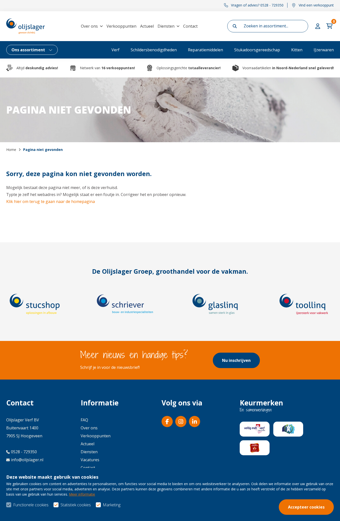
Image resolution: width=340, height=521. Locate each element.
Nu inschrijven (236, 360)
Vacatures (90, 459)
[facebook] (167, 421)
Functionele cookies (31, 505)
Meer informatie (82, 494)
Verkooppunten (121, 26)
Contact (190, 26)
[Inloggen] (318, 26)
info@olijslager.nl (27, 459)
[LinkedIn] (194, 421)
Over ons (89, 26)
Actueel (147, 26)
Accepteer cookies (306, 507)
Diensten (166, 26)
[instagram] (180, 421)
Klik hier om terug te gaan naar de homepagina (50, 201)
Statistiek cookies (75, 505)
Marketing (111, 505)
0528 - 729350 (24, 452)
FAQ (84, 420)
